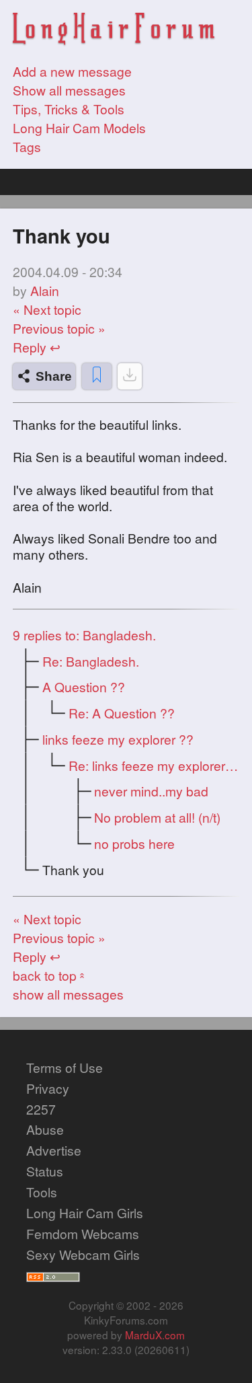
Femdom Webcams (82, 1233)
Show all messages (69, 90)
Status (44, 1171)
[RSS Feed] (53, 1275)
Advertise (53, 1150)
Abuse (45, 1129)
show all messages (68, 994)
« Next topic (47, 309)
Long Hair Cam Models (79, 127)
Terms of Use (64, 1067)
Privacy (47, 1088)
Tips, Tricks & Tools (68, 109)
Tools (41, 1192)
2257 (41, 1109)
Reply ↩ (36, 347)
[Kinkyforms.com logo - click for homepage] (113, 30)
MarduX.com (155, 1334)
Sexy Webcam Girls (83, 1254)
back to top (50, 975)
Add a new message (72, 71)
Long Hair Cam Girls (84, 1212)
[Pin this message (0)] (97, 376)
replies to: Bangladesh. (84, 635)
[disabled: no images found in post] (130, 376)
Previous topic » (59, 328)
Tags (27, 146)
